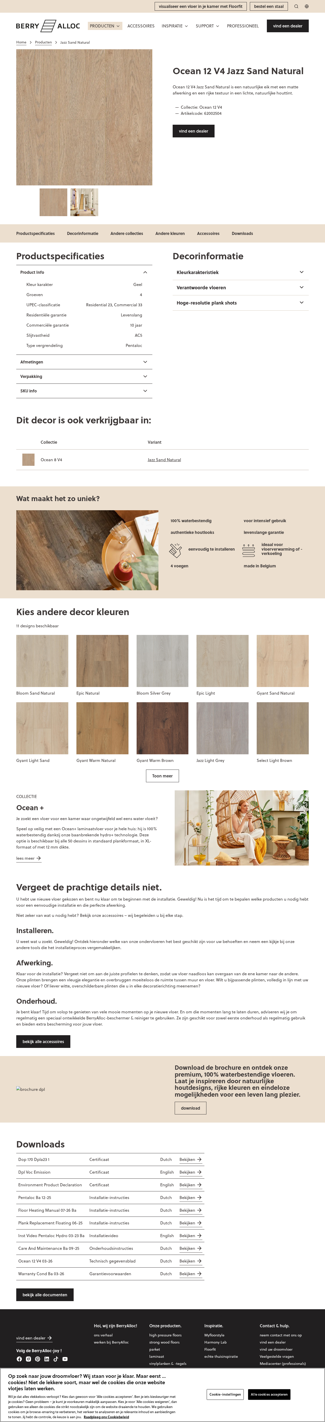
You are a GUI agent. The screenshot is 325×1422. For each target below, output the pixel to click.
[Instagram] (28, 1359)
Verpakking (31, 376)
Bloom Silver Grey (154, 693)
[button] (105, 26)
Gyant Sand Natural (276, 693)
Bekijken (187, 1159)
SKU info (28, 391)
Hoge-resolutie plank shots (207, 302)
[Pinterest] (38, 1359)
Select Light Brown (274, 760)
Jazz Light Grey (210, 760)
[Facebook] (19, 1359)
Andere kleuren (170, 233)
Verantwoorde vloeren (201, 287)
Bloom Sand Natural (35, 693)
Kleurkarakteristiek (198, 272)
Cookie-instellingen (225, 1394)
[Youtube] (65, 1359)
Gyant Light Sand (33, 760)
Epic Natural (88, 693)
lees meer (25, 858)
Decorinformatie (82, 233)
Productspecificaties (35, 233)
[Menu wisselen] (118, 26)
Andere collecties (126, 233)
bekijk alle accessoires (43, 1041)
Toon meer (162, 776)
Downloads (242, 233)
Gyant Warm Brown (155, 760)
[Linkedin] (47, 1359)
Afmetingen (31, 362)
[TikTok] (56, 1359)
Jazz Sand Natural (164, 459)
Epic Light (206, 693)
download (190, 1108)
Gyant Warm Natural (96, 760)
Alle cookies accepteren (269, 1394)
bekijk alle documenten (45, 1295)
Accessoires (208, 233)
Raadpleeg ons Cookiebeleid (106, 1416)
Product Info (32, 272)
